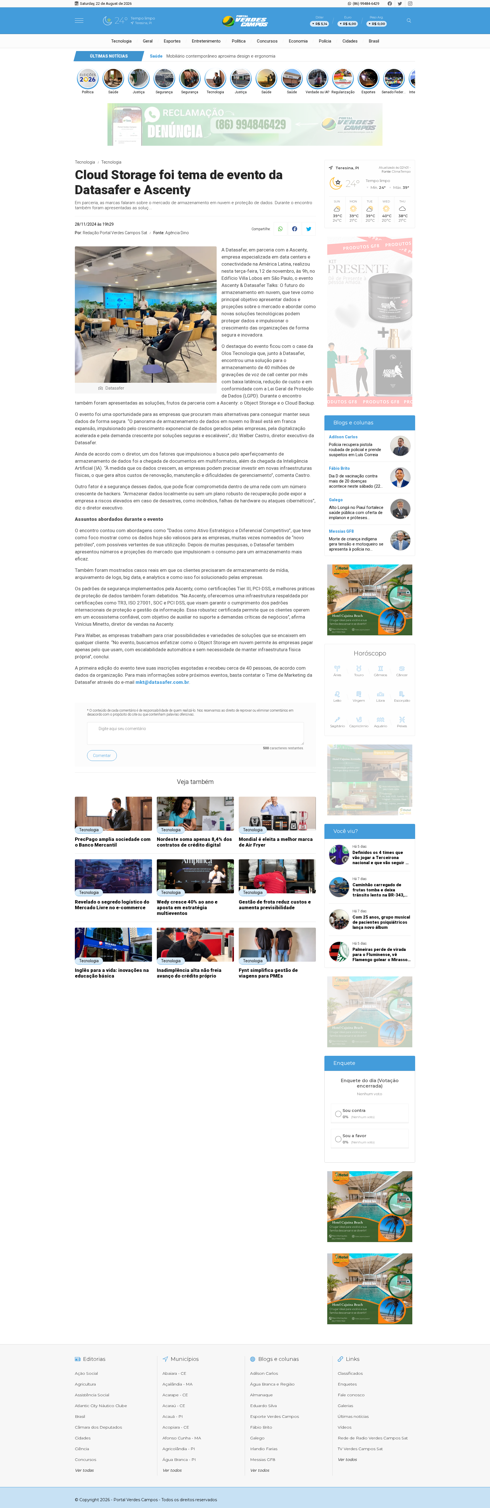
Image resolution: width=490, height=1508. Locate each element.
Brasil (374, 41)
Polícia (325, 41)
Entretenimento (206, 41)
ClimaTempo (401, 172)
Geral (148, 41)
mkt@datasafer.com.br (162, 682)
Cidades (350, 41)
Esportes (172, 41)
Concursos (267, 41)
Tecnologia (121, 41)
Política (239, 41)
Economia (298, 41)
